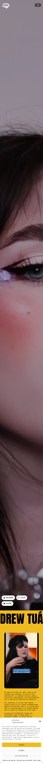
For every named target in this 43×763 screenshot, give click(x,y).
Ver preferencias (21, 756)
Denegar (21, 750)
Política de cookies (9, 760)
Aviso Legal (37, 760)
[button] (40, 721)
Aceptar (21, 745)
